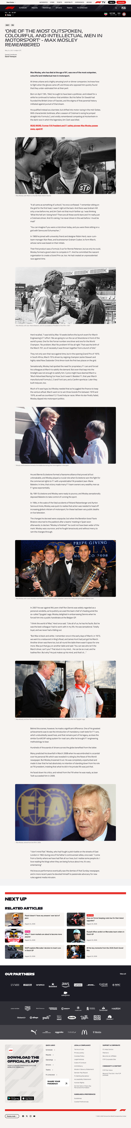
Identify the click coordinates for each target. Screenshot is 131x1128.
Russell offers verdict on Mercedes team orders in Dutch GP (105, 933)
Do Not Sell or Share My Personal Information (82, 1086)
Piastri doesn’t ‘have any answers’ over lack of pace (42, 916)
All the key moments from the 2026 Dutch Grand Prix (105, 949)
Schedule (23, 8)
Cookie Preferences (81, 1101)
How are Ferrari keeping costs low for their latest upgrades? (105, 919)
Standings (47, 8)
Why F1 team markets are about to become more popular (43, 935)
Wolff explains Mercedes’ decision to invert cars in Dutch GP (43, 949)
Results (35, 8)
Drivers (59, 8)
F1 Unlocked (82, 8)
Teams (69, 8)
